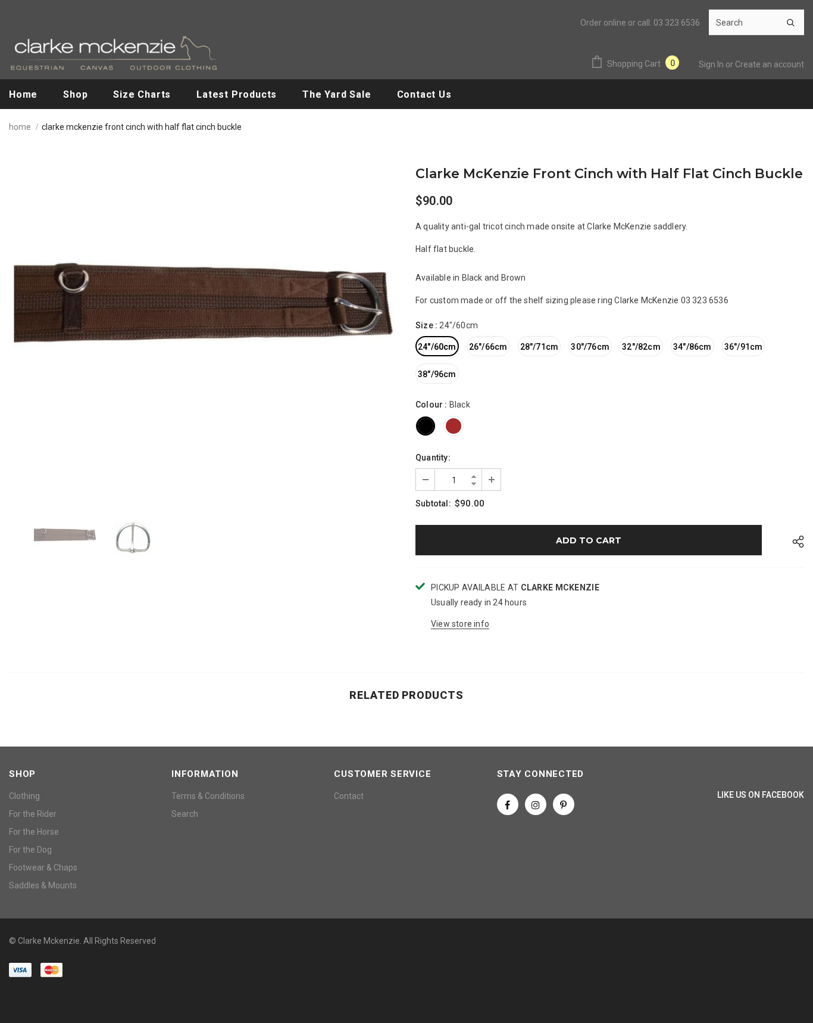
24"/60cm (437, 347)
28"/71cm (539, 347)
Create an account (769, 64)
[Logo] (113, 52)
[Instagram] (535, 804)
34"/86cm (692, 347)
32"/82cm (641, 347)
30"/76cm (590, 347)
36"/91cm (743, 347)
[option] (203, 329)
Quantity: (433, 457)
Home (20, 127)
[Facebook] (507, 804)
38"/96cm (437, 374)
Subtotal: (433, 503)
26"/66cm (488, 347)
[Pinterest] (563, 804)
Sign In (712, 64)
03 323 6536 (676, 22)
